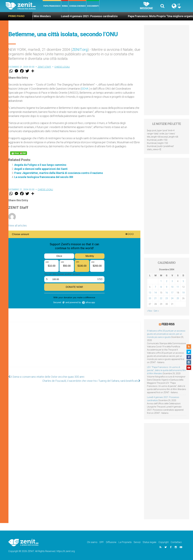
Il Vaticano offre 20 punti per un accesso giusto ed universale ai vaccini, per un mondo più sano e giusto (166, 334)
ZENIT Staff (44, 67)
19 (183, 292)
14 (155, 292)
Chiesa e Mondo (77, 6)
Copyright (163, 542)
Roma (65, 6)
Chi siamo (92, 542)
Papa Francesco (51, 6)
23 (166, 298)
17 (172, 292)
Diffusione (111, 542)
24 (172, 298)
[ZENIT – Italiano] (24, 6)
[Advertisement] (74, 347)
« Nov (149, 311)
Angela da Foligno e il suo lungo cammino (40, 164)
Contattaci (176, 542)
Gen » (156, 311)
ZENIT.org (80, 49)
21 (155, 298)
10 (172, 287)
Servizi (137, 542)
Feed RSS (168, 324)
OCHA (85, 88)
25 (178, 298)
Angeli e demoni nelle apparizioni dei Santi (41, 168)
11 (178, 287)
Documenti (93, 6)
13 (150, 292)
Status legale (149, 542)
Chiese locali (62, 67)
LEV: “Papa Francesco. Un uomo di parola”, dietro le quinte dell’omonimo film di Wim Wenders (166, 370)
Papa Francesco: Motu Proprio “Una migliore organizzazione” (154, 16)
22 (161, 298)
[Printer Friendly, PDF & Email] (18, 153)
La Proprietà (125, 542)
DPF (102, 542)
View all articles (17, 225)
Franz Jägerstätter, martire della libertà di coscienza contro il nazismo (58, 172)
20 (150, 298)
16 (166, 292)
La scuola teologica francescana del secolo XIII (43, 177)
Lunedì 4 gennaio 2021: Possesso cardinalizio (77, 16)
